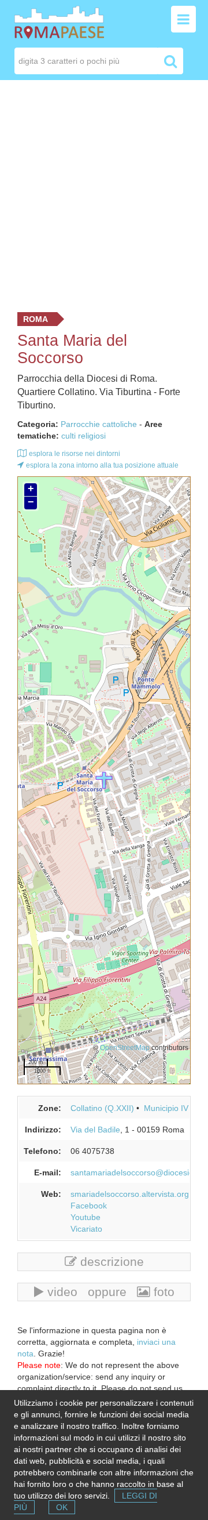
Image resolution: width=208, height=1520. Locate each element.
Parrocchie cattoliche (99, 424)
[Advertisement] (104, 193)
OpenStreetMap (125, 1047)
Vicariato (86, 1228)
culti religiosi (83, 435)
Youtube (85, 1217)
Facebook (88, 1205)
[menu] (183, 19)
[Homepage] (59, 21)
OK (62, 1507)
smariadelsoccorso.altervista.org (129, 1194)
